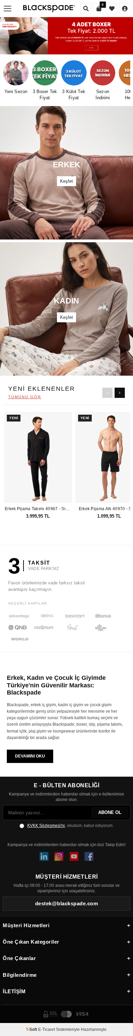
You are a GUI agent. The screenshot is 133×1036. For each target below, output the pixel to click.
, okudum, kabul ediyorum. (70, 825)
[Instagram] (59, 856)
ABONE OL (109, 812)
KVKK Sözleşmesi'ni (46, 825)
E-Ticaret (46, 1029)
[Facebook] (89, 856)
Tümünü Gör (24, 397)
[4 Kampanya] (66, 35)
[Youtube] (74, 856)
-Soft (32, 1029)
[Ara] (85, 8)
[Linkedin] (44, 856)
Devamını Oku (30, 756)
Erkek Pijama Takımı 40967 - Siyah (38, 508)
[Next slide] (120, 393)
